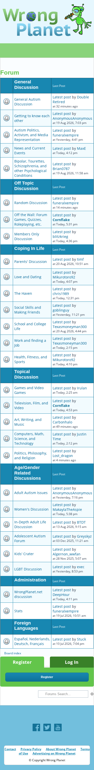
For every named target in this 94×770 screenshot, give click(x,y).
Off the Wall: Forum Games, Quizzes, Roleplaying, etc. (30, 219)
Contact (10, 749)
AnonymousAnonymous (72, 118)
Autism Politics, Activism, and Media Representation (31, 135)
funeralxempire (66, 135)
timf (80, 259)
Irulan (82, 388)
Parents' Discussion (30, 261)
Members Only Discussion (26, 236)
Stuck (81, 639)
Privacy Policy (31, 749)
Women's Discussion (31, 509)
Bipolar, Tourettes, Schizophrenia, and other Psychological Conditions (30, 168)
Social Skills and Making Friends (27, 310)
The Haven (23, 293)
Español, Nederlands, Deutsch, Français (32, 641)
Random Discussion (30, 202)
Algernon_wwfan (66, 554)
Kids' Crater (24, 553)
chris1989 (61, 293)
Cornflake (61, 219)
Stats (18, 610)
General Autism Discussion (27, 101)
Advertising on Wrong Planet (54, 753)
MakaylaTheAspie (67, 509)
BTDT (81, 522)
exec (80, 566)
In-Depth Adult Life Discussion (30, 524)
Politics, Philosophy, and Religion (30, 455)
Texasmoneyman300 (70, 326)
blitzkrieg (60, 236)
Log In (71, 662)
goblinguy (61, 310)
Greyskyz (84, 536)
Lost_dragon (63, 455)
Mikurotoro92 (64, 277)
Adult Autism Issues (31, 492)
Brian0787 (61, 168)
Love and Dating (27, 276)
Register (22, 662)
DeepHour (61, 594)
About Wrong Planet (61, 749)
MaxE (81, 148)
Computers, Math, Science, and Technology (29, 438)
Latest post (62, 97)
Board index (12, 653)
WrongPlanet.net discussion (28, 594)
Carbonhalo (62, 422)
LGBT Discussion (28, 569)
